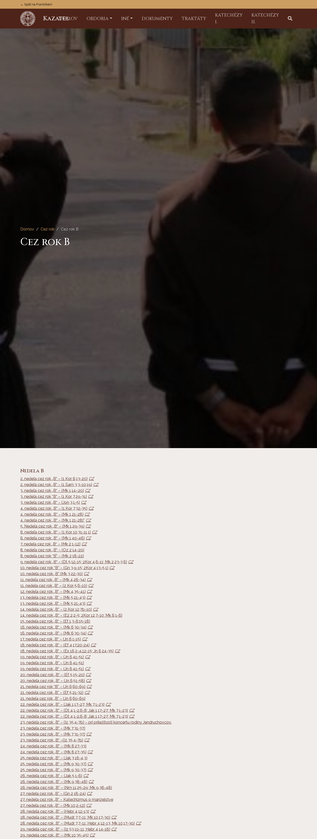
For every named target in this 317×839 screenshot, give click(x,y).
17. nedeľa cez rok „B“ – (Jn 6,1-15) (50, 639)
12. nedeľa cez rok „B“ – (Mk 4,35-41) (53, 591)
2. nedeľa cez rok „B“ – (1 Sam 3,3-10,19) (56, 484)
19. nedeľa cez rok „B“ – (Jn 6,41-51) (52, 657)
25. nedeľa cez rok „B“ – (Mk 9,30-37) (53, 764)
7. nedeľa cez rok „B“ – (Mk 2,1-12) (50, 544)
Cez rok (47, 229)
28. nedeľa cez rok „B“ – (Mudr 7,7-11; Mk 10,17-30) (65, 817)
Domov (27, 229)
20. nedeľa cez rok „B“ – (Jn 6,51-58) (52, 680)
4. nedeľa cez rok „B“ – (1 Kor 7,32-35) (53, 508)
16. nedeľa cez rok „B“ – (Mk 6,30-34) (53, 627)
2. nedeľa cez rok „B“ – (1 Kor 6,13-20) (54, 478)
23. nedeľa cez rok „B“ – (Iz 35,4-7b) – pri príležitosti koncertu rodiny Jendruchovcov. (96, 722)
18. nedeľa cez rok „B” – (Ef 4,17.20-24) (55, 645)
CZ (91, 478)
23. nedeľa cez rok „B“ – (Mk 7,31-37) (52, 728)
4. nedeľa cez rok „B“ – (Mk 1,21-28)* (52, 520)
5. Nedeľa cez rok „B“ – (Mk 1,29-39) (52, 526)
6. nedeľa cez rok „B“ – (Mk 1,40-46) (52, 538)
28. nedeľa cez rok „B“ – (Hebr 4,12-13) (54, 811)
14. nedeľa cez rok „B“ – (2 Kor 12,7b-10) (56, 609)
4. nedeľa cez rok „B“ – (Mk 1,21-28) (51, 514)
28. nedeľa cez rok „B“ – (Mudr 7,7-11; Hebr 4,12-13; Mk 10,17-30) (77, 823)
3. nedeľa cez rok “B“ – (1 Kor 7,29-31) (53, 496)
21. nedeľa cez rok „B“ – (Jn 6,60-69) (52, 698)
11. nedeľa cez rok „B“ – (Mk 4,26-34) (53, 579)
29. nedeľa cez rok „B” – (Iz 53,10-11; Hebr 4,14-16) (65, 829)
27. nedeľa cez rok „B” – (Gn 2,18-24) (53, 793)
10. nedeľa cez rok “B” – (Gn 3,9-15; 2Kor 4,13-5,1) (64, 567)
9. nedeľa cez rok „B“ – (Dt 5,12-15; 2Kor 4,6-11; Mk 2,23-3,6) (73, 561)
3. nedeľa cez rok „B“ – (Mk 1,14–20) (52, 490)
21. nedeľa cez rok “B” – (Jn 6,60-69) (52, 686)
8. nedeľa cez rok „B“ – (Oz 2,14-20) (52, 550)
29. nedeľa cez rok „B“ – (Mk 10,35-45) (54, 835)
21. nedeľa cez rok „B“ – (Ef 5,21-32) (51, 692)
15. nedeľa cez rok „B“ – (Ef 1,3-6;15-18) (55, 621)
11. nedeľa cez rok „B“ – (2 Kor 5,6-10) (53, 585)
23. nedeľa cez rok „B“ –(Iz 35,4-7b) (51, 740)
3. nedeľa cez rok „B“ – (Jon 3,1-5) (50, 502)
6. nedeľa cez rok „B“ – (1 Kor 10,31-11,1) (55, 532)
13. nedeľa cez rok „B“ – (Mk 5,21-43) (52, 597)
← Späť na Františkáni (36, 4)
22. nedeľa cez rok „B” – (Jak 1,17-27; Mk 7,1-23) (62, 704)
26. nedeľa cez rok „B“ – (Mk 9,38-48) (53, 781)
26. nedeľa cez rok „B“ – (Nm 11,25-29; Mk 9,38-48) (66, 787)
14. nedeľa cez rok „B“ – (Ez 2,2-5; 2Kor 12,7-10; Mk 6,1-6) (71, 615)
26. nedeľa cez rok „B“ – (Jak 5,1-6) (51, 775)
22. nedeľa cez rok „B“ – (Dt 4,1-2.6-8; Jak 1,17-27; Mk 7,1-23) (74, 710)
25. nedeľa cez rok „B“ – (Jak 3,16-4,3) (53, 758)
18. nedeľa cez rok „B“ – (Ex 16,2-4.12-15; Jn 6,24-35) (67, 651)
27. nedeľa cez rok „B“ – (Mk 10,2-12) (52, 805)
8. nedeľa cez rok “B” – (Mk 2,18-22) (52, 556)
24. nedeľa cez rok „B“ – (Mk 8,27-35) (53, 752)
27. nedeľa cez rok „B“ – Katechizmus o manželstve (66, 799)
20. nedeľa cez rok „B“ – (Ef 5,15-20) (52, 674)
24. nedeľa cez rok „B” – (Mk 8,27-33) (53, 746)
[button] (290, 18)
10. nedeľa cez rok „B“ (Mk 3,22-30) (51, 573)
